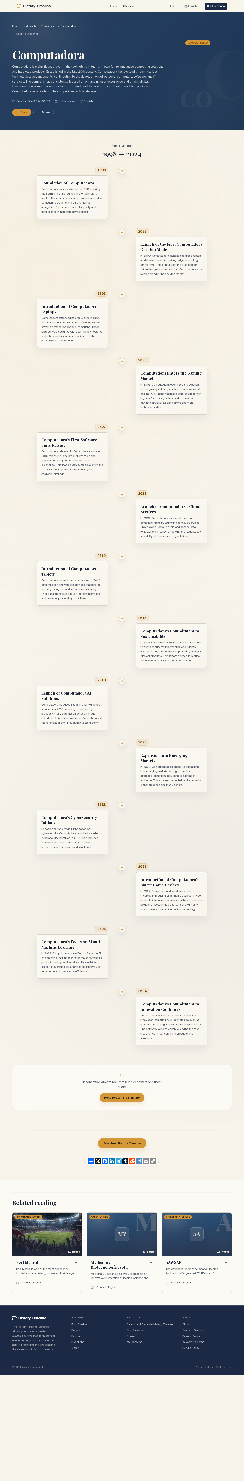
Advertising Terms (193, 1342)
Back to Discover (27, 34)
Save (24, 112)
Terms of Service (192, 1330)
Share (46, 112)
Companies (49, 26)
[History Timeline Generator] (34, 6)
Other (75, 1348)
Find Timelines (31, 26)
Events (75, 1336)
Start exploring (216, 5)
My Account (134, 1342)
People (75, 1330)
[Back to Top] (46, 1367)
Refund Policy (191, 1348)
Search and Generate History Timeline (150, 1324)
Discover (128, 6)
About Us (188, 1324)
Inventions (77, 1342)
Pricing (131, 1336)
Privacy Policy (191, 1336)
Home (113, 6)
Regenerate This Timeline (122, 1097)
